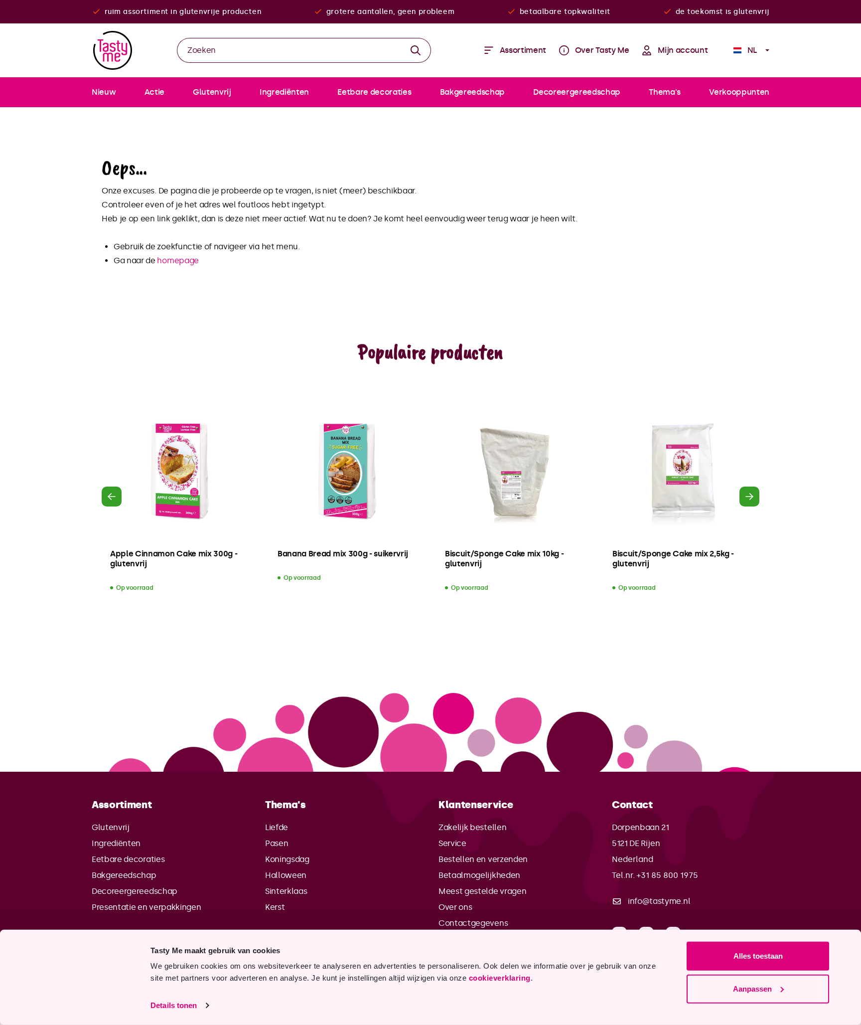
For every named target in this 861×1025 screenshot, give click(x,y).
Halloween (285, 875)
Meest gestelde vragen (482, 891)
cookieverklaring (500, 978)
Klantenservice (475, 805)
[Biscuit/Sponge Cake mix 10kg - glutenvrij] (514, 472)
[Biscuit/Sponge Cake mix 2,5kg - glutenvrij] (681, 472)
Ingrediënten (116, 843)
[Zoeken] (416, 50)
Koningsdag (287, 859)
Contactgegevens (473, 923)
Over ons (455, 907)
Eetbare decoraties (128, 859)
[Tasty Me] (113, 50)
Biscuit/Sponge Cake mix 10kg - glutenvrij (504, 558)
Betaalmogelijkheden (479, 875)
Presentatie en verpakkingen (146, 907)
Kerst (275, 907)
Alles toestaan (758, 956)
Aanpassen (752, 988)
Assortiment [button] (121, 805)
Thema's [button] (285, 805)
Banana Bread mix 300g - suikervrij (343, 553)
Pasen (276, 843)
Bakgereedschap (124, 875)
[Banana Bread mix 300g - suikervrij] (347, 472)
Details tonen (173, 1005)
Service (452, 843)
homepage (177, 260)
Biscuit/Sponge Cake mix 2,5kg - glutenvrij (673, 558)
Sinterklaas (286, 891)
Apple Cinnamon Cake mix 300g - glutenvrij (173, 558)
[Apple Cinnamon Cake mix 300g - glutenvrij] (179, 472)
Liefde (276, 827)
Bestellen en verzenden (483, 859)
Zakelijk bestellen (472, 827)
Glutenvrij (111, 827)
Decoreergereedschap (134, 891)
